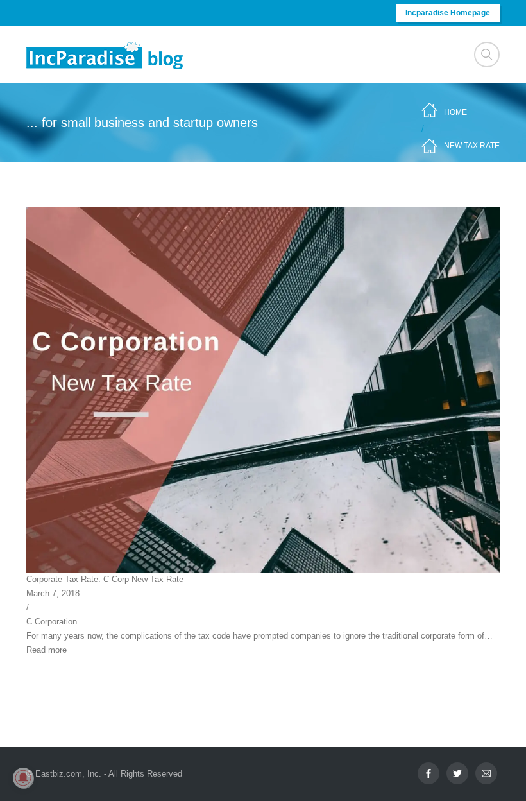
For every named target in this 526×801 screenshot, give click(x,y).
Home (455, 112)
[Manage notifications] (23, 778)
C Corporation (51, 621)
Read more (46, 650)
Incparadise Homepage (447, 12)
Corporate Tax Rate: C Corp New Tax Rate (104, 579)
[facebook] (428, 773)
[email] (486, 773)
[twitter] (457, 773)
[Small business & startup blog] (105, 55)
